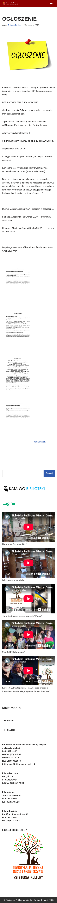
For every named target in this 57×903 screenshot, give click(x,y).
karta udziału (40, 441)
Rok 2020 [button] (11, 730)
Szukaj (49, 473)
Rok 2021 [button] (11, 720)
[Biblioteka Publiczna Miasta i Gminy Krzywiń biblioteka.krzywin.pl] (11, 3)
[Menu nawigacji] (51, 3)
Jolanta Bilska (14, 25)
